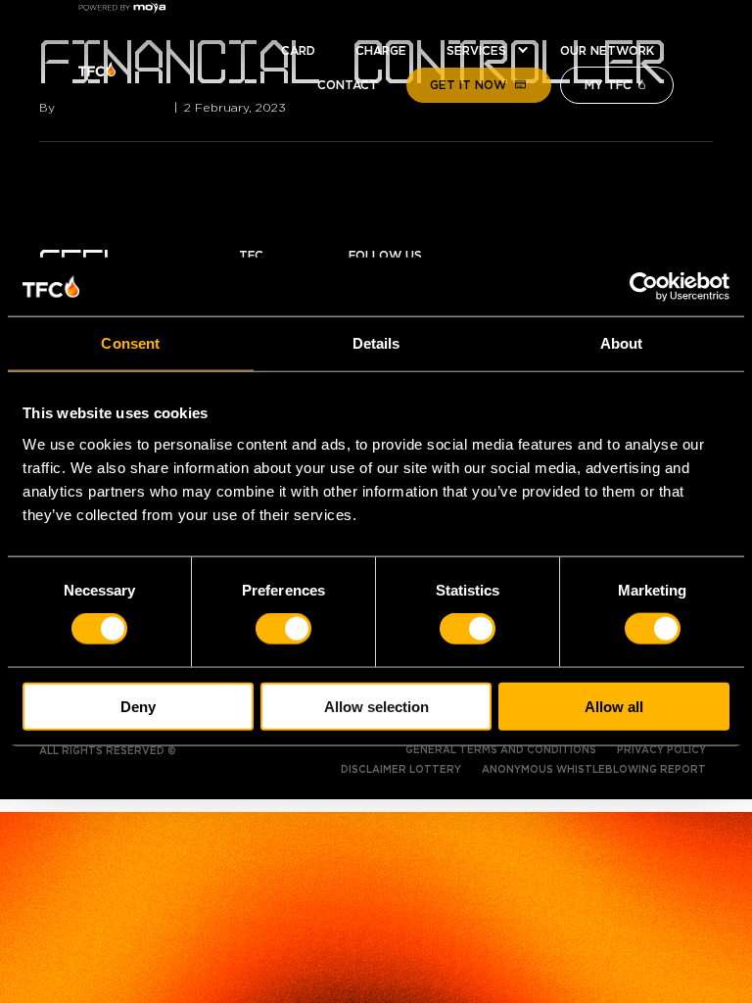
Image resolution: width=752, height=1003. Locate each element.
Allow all (614, 705)
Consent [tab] (130, 343)
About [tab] (621, 343)
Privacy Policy (661, 750)
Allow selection (376, 705)
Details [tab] (376, 343)
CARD (298, 51)
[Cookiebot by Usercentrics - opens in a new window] (643, 287)
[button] (523, 51)
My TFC (608, 85)
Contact (347, 85)
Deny (138, 705)
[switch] (283, 629)
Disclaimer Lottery (401, 770)
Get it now (468, 85)
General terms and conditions (500, 750)
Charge (380, 51)
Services (476, 51)
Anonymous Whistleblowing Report (594, 770)
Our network (607, 51)
